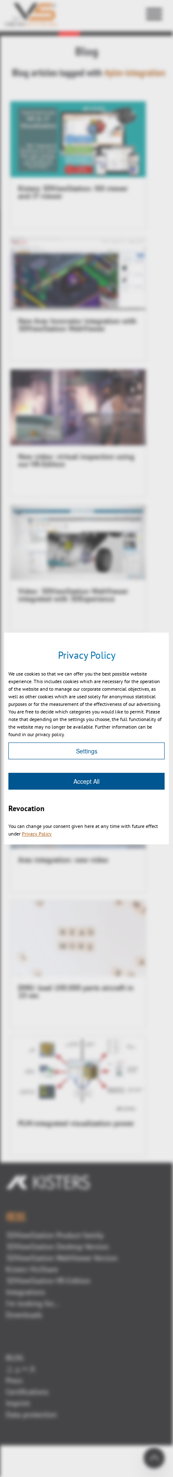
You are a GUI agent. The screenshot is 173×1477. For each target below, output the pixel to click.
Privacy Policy (37, 833)
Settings (86, 751)
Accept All (86, 781)
